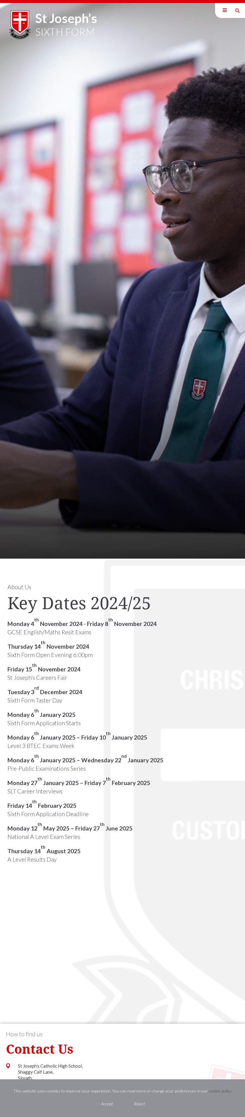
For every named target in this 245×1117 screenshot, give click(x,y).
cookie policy (220, 1090)
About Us (19, 586)
